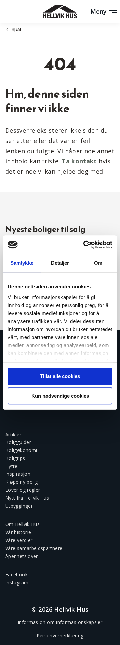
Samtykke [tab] (21, 263)
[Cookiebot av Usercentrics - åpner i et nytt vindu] (84, 244)
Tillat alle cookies (60, 376)
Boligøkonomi (21, 450)
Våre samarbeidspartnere (33, 548)
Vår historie (18, 532)
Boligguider (18, 442)
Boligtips (15, 458)
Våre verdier (18, 540)
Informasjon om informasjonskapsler (60, 622)
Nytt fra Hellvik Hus (27, 498)
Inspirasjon (17, 474)
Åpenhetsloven (22, 556)
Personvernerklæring (60, 635)
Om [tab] (98, 263)
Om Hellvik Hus (22, 524)
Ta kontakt (79, 161)
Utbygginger (19, 506)
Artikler (13, 434)
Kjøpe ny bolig (21, 482)
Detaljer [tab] (60, 263)
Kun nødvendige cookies (60, 396)
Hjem (16, 29)
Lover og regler (22, 490)
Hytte (11, 466)
